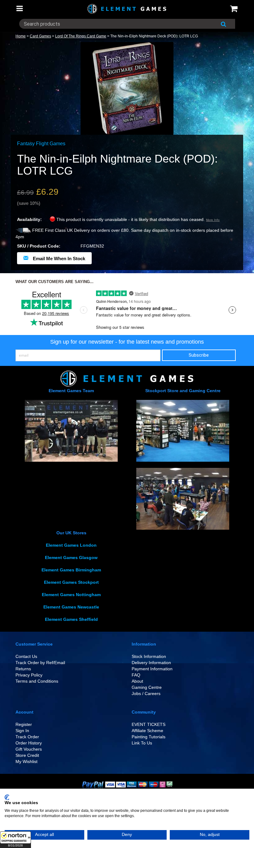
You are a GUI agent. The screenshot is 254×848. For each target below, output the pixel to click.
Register (23, 724)
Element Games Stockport (71, 582)
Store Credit (27, 755)
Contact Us (26, 656)
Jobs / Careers (146, 693)
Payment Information (152, 668)
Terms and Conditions (36, 681)
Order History (28, 742)
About (137, 681)
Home (20, 36)
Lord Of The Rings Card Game (80, 36)
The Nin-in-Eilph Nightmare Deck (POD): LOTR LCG (154, 36)
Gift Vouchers (28, 749)
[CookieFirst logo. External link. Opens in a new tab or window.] (7, 797)
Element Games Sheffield (71, 619)
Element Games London (71, 545)
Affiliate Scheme (147, 730)
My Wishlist (26, 761)
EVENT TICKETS (148, 724)
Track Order (27, 736)
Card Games (40, 36)
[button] (15, 839)
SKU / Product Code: (38, 246)
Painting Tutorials (148, 736)
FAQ (136, 674)
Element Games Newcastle (71, 606)
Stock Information (149, 656)
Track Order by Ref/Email (40, 662)
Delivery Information (151, 662)
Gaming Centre (147, 687)
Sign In (22, 730)
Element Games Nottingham (71, 594)
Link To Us (142, 742)
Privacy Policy (28, 674)
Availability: (29, 219)
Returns (23, 668)
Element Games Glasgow (71, 557)
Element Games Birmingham (71, 569)
